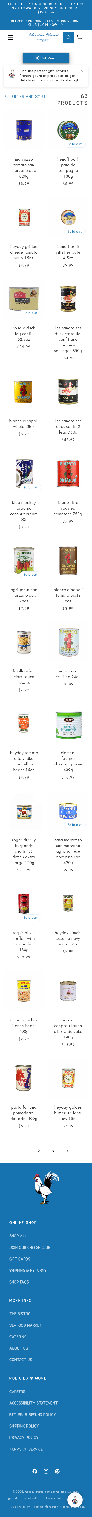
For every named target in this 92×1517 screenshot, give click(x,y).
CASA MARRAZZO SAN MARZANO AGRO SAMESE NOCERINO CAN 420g (68, 851)
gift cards (19, 1259)
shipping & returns (28, 1271)
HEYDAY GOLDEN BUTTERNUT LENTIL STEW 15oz (68, 1113)
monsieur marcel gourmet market (44, 1491)
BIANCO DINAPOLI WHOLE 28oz (23, 423)
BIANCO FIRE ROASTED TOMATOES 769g (68, 508)
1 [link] (25, 1151)
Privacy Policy (24, 1438)
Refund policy (31, 1498)
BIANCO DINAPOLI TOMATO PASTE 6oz (68, 595)
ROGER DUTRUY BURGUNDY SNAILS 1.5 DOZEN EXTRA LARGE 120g (24, 851)
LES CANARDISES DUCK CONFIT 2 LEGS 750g (68, 426)
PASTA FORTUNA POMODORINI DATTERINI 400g (23, 1113)
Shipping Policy (24, 1426)
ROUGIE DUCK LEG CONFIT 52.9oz (24, 333)
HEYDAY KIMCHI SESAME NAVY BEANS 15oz (68, 938)
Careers (17, 1392)
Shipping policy (20, 1506)
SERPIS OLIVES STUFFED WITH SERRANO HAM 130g (24, 941)
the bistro (20, 1314)
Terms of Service (26, 1449)
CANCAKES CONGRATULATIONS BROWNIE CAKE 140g (68, 1028)
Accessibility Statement (33, 1403)
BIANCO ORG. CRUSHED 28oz (68, 673)
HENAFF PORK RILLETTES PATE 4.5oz (68, 252)
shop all (18, 1236)
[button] (10, 37)
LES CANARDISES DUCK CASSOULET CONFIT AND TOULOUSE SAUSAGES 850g (68, 339)
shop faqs (19, 1282)
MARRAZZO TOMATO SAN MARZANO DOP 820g (23, 167)
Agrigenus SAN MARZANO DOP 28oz (23, 595)
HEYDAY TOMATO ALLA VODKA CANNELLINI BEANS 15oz (24, 761)
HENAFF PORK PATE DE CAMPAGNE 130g (68, 167)
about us (18, 1349)
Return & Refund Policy (32, 1415)
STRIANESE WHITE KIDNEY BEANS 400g (23, 1025)
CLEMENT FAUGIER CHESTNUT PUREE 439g (68, 761)
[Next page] (67, 1151)
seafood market (25, 1326)
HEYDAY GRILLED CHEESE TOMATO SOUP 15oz (24, 252)
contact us (20, 1360)
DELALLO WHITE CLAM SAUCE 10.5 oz (24, 676)
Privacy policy (52, 1498)
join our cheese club (29, 1248)
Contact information (46, 1506)
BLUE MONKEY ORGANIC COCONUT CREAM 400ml (24, 510)
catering (17, 1337)
